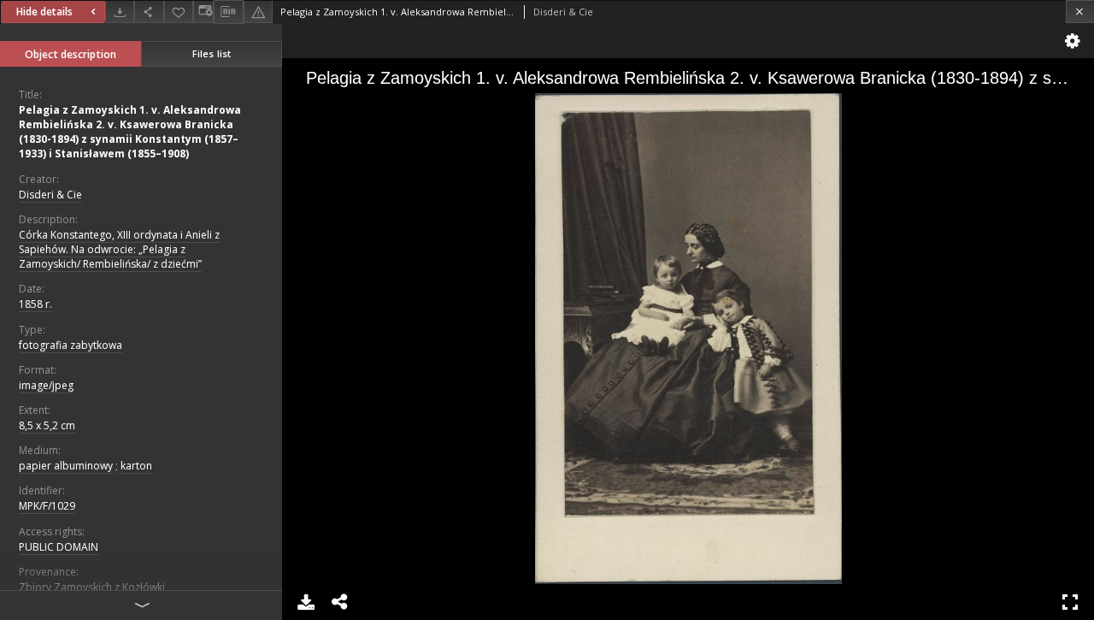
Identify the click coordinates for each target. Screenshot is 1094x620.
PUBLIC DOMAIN (58, 547)
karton (136, 465)
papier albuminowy (66, 465)
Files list (211, 53)
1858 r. (35, 304)
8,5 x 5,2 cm (47, 425)
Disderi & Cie (50, 194)
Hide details (44, 11)
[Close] (1080, 11)
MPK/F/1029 (47, 506)
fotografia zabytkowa (70, 345)
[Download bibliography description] (228, 12)
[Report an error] (258, 11)
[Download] (119, 11)
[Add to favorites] (178, 11)
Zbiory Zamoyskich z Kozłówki (92, 587)
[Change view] (203, 11)
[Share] (148, 11)
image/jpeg (46, 385)
